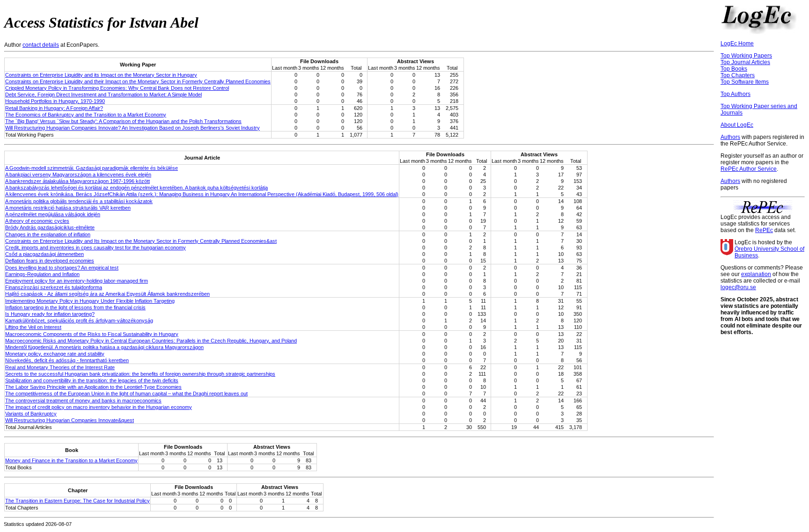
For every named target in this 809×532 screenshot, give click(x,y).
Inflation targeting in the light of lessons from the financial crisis (75, 307)
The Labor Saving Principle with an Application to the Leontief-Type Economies (93, 387)
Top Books (734, 69)
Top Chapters (738, 75)
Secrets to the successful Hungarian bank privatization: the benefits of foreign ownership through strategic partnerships (140, 374)
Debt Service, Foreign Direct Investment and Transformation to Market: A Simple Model (103, 94)
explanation (756, 274)
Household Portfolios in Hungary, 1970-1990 (55, 101)
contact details (40, 45)
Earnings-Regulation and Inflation (42, 274)
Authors (730, 137)
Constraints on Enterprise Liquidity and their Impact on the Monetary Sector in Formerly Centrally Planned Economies (138, 81)
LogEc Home (737, 43)
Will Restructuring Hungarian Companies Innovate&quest (69, 420)
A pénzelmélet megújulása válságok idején (52, 214)
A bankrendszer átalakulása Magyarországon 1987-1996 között (77, 181)
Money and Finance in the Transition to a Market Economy (71, 460)
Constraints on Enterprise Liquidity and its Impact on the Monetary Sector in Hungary (101, 75)
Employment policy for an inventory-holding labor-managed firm (76, 281)
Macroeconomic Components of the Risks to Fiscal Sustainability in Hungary (91, 334)
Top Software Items (745, 82)
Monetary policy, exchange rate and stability (54, 354)
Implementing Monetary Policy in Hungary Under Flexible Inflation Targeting (90, 301)
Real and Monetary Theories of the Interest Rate (60, 367)
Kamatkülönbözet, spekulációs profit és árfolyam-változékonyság (79, 320)
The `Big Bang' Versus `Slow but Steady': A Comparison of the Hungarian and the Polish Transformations (123, 121)
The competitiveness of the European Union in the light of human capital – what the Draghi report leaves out (126, 393)
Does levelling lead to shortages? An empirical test (61, 267)
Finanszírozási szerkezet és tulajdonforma (53, 287)
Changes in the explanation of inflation (47, 234)
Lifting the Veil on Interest (33, 327)
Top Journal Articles (745, 62)
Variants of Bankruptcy (31, 413)
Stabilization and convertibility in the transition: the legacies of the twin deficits (91, 380)
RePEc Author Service (749, 169)
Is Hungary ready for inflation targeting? (50, 314)
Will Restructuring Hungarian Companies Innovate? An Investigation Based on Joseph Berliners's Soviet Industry (132, 128)
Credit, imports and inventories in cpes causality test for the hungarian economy (95, 247)
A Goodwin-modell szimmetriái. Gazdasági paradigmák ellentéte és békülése (91, 168)
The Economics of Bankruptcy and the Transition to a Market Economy (85, 114)
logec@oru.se (738, 287)
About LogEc (737, 125)
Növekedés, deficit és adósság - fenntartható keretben (67, 360)
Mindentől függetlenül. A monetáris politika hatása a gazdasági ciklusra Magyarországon (104, 347)
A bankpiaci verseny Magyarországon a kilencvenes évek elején (78, 174)
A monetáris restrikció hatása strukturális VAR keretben (68, 208)
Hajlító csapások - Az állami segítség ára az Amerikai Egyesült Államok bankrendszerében (107, 294)
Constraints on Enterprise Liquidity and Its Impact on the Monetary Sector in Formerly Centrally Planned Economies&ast (141, 241)
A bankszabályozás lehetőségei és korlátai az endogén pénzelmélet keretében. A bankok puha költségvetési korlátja (136, 187)
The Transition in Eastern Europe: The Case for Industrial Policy (77, 500)
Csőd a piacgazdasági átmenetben (44, 254)
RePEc (764, 230)
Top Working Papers (746, 55)
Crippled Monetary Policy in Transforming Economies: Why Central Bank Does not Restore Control (117, 88)
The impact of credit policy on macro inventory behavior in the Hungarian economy (98, 407)
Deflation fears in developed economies (49, 260)
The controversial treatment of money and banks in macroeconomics (83, 400)
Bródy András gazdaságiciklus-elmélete (50, 227)
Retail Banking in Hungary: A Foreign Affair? (54, 108)
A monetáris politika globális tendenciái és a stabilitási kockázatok (79, 201)
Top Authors (735, 94)
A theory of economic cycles (37, 221)
